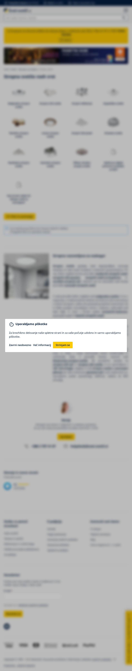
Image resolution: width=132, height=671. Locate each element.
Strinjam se (63, 345)
